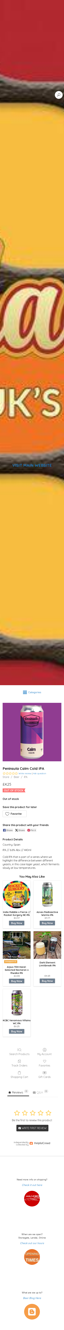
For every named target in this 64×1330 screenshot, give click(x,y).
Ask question (39, 773)
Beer (16, 777)
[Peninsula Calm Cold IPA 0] (32, 732)
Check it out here (32, 1185)
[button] (15, 813)
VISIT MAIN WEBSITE (32, 465)
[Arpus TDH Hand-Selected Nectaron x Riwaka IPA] (17, 945)
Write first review (33, 1128)
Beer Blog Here (32, 1298)
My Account (44, 1054)
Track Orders (19, 1065)
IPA (25, 777)
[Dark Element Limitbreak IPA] (47, 945)
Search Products (19, 1054)
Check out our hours (32, 1243)
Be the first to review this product (32, 1120)
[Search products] (59, 95)
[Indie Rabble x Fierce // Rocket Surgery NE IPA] (17, 894)
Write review (25, 773)
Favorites (44, 1065)
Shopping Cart (19, 1077)
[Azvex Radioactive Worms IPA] (47, 894)
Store (6, 777)
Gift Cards (44, 1077)
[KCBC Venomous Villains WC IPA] (17, 1003)
